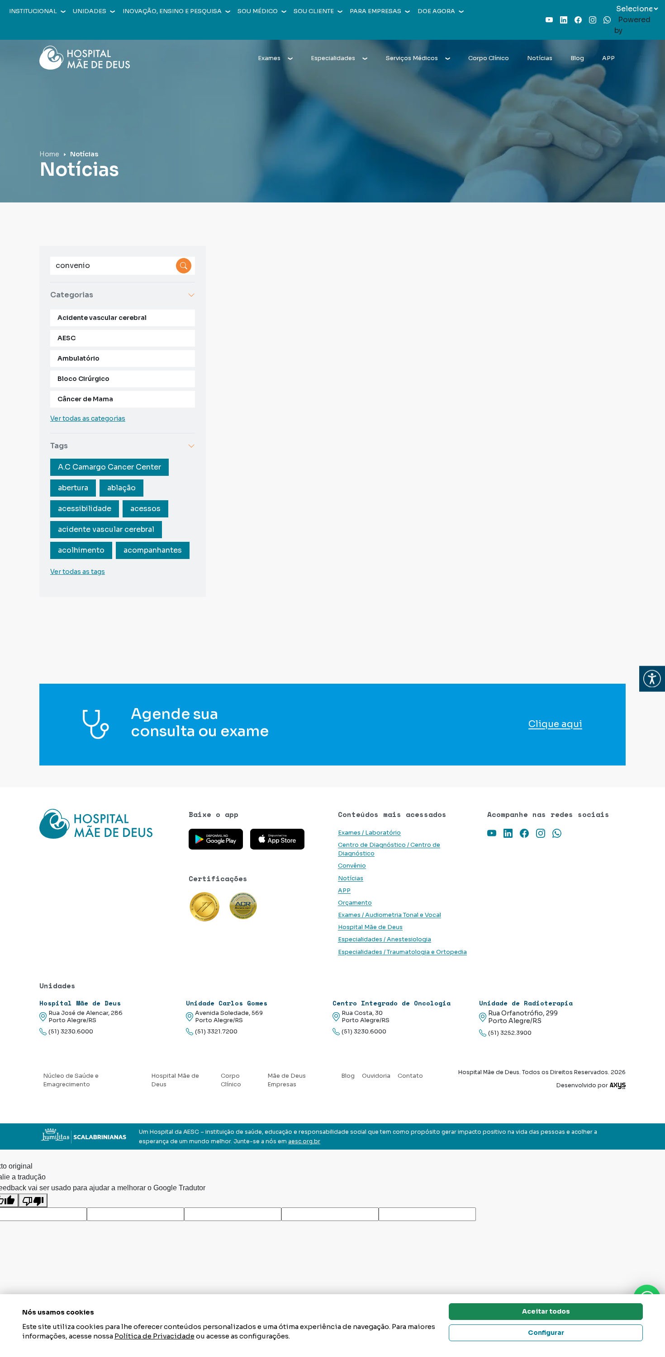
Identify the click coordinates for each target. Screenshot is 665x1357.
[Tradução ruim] (33, 1200)
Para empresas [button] (375, 11)
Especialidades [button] (333, 58)
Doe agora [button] (436, 11)
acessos (145, 508)
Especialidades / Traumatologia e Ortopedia (402, 952)
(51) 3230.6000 (70, 1031)
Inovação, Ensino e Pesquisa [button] (172, 11)
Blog (577, 58)
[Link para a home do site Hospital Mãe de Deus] (108, 824)
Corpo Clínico (488, 58)
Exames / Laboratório (369, 832)
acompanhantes (153, 550)
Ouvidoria (376, 1076)
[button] (652, 678)
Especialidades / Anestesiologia (384, 939)
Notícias (539, 58)
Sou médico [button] (258, 11)
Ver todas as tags (77, 572)
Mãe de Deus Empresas (286, 1080)
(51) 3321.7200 (216, 1031)
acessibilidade (84, 508)
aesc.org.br (304, 1141)
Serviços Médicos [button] (412, 58)
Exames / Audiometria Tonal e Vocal (389, 915)
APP (608, 58)
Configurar (546, 1333)
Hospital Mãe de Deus (370, 927)
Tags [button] (59, 446)
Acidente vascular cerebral (102, 318)
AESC (66, 338)
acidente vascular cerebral (106, 529)
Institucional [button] (33, 11)
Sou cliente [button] (314, 11)
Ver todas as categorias (87, 418)
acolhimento (81, 550)
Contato (410, 1076)
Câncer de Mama (85, 399)
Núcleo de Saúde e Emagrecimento (71, 1080)
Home (49, 154)
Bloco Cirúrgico (83, 379)
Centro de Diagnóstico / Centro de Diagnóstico (389, 849)
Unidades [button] (89, 11)
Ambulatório (78, 358)
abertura (73, 488)
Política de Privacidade (154, 1336)
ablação (121, 488)
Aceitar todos (546, 1311)
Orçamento (355, 902)
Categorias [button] (71, 295)
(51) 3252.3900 (510, 1033)
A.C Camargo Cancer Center (109, 467)
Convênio (352, 865)
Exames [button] (269, 58)
